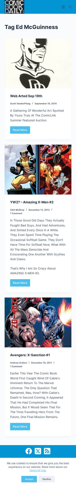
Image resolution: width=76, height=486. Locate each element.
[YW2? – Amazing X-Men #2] (38, 170)
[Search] (70, 6)
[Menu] (63, 7)
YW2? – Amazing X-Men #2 (31, 202)
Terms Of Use (37, 470)
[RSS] (47, 451)
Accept (29, 479)
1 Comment (16, 213)
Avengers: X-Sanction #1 (30, 355)
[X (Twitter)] (38, 451)
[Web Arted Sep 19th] (38, 63)
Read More (20, 131)
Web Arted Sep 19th (26, 96)
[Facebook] (28, 451)
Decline (46, 479)
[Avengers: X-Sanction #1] (38, 322)
